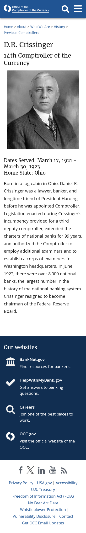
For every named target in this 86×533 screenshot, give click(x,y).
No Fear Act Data (43, 503)
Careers (27, 407)
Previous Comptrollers (21, 32)
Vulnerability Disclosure (34, 516)
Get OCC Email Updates (43, 523)
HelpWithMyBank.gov (41, 380)
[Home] (12, 383)
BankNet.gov (32, 359)
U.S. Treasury (43, 489)
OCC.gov (28, 434)
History (59, 26)
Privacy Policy (21, 482)
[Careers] (12, 410)
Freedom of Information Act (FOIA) (43, 496)
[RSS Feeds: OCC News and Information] (64, 471)
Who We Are (40, 26)
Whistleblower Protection (43, 509)
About (22, 26)
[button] (65, 9)
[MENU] (78, 9)
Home (8, 26)
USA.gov (44, 482)
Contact (66, 516)
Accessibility (66, 482)
